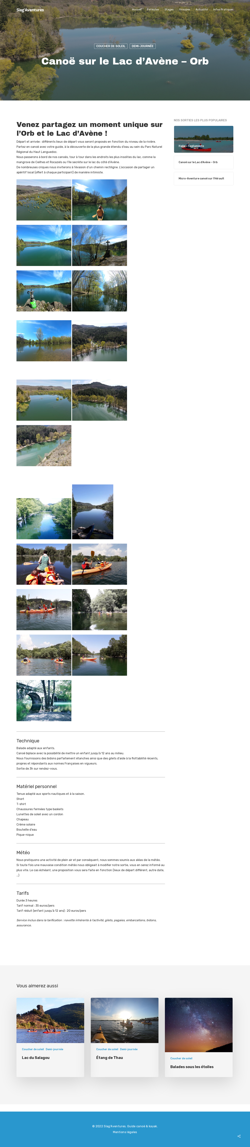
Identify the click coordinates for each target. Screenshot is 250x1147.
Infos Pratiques (223, 9)
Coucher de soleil (110, 46)
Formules (153, 9)
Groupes (184, 9)
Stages (169, 9)
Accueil (136, 9)
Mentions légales (125, 1132)
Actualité (202, 9)
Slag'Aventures (30, 10)
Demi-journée (143, 46)
